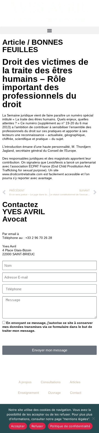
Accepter (18, 426)
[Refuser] (93, 418)
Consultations (51, 382)
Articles (75, 382)
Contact (75, 392)
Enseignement (28, 392)
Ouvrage (54, 392)
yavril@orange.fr (32, 234)
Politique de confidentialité (70, 426)
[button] (49, 30)
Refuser (37, 426)
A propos (25, 382)
